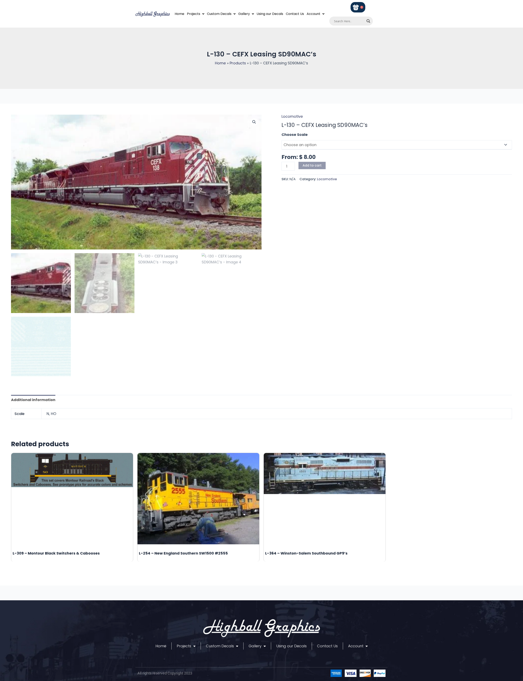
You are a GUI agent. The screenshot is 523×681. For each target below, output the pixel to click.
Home (179, 13)
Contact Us (295, 13)
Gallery (244, 13)
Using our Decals (270, 13)
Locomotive (292, 116)
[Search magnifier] (368, 21)
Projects (193, 13)
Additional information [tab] (33, 399)
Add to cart (312, 165)
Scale (287, 134)
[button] (254, 122)
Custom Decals (219, 13)
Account (313, 13)
